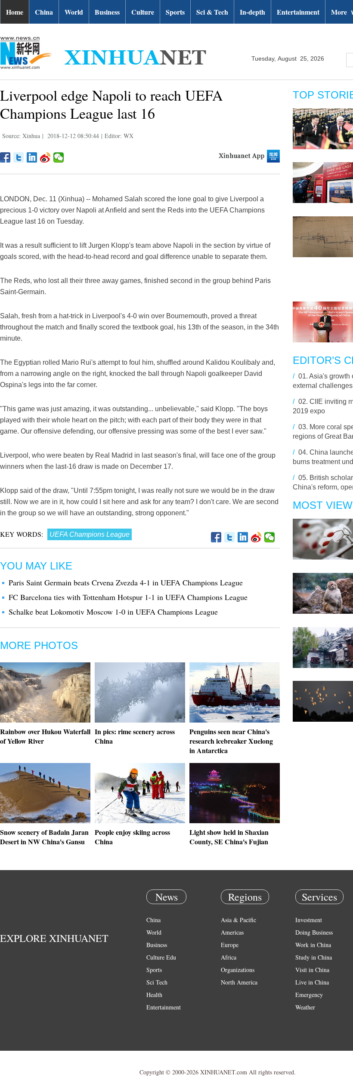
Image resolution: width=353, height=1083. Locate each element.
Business (107, 12)
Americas (232, 932)
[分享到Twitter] (18, 157)
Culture (142, 12)
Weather (305, 1007)
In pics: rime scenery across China (135, 736)
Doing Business (314, 932)
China (44, 12)
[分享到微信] (58, 157)
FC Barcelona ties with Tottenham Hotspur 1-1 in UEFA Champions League (128, 597)
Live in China (312, 982)
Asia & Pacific (238, 920)
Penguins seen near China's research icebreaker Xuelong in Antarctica (231, 740)
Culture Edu (161, 957)
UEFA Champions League (90, 534)
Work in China (313, 945)
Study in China (313, 957)
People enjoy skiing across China (132, 836)
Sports (175, 12)
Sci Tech (156, 982)
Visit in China (312, 970)
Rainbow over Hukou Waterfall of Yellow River (45, 736)
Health (154, 995)
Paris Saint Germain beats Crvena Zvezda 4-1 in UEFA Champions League (126, 582)
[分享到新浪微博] (45, 157)
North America (239, 982)
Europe (229, 945)
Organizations (237, 970)
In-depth (252, 12)
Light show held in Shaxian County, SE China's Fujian (229, 836)
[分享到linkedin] (32, 157)
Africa (228, 957)
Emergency (309, 995)
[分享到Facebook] (5, 157)
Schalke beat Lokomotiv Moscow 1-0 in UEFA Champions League (113, 611)
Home (14, 12)
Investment (308, 920)
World (74, 12)
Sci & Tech (212, 12)
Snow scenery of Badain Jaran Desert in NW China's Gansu (44, 836)
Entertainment (298, 12)
